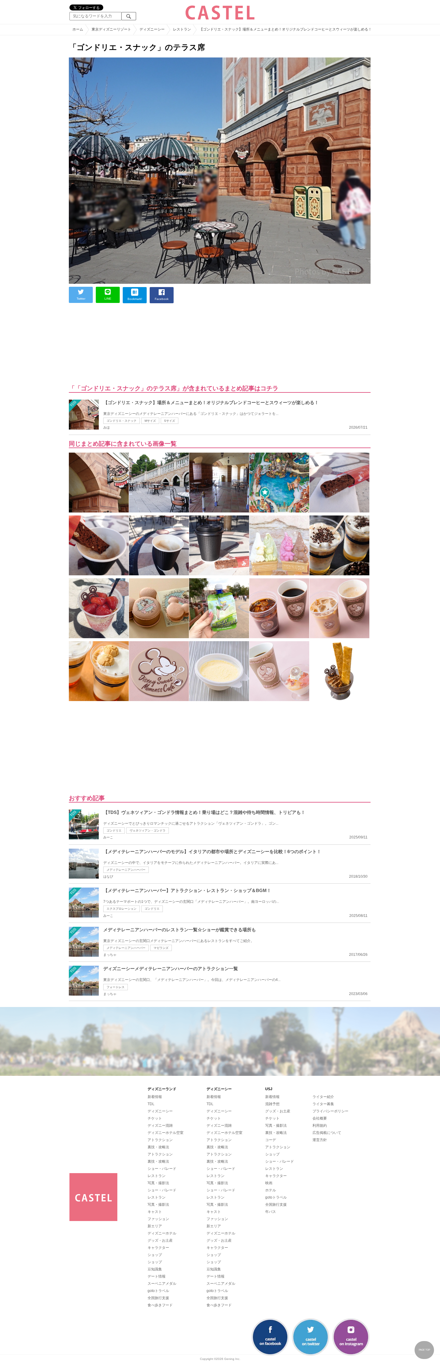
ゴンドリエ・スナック (121, 420)
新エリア (155, 1226)
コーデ (270, 1140)
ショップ (155, 1255)
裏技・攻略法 (158, 1147)
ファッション (158, 1219)
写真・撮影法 (158, 1183)
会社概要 (319, 1118)
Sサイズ (169, 420)
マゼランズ (161, 948)
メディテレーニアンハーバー (126, 869)
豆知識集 (155, 1269)
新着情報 (155, 1097)
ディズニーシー (160, 1111)
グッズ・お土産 (160, 1240)
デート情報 (157, 1276)
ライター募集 (323, 1104)
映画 (268, 1183)
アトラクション (160, 1140)
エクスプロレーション (121, 908)
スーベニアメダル (162, 1283)
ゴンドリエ (114, 830)
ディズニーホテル (162, 1233)
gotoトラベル (158, 1291)
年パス (270, 1212)
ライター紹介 (323, 1097)
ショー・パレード (162, 1169)
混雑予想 (272, 1104)
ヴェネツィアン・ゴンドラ (148, 830)
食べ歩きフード (160, 1305)
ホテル (270, 1190)
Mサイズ (150, 420)
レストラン (157, 1176)
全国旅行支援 (158, 1298)
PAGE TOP (424, 1350)
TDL (151, 1104)
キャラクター (158, 1248)
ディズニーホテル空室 (165, 1133)
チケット (155, 1118)
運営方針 (319, 1140)
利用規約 (319, 1125)
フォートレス (116, 987)
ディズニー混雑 (160, 1125)
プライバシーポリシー (330, 1111)
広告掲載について (326, 1133)
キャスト (155, 1212)
